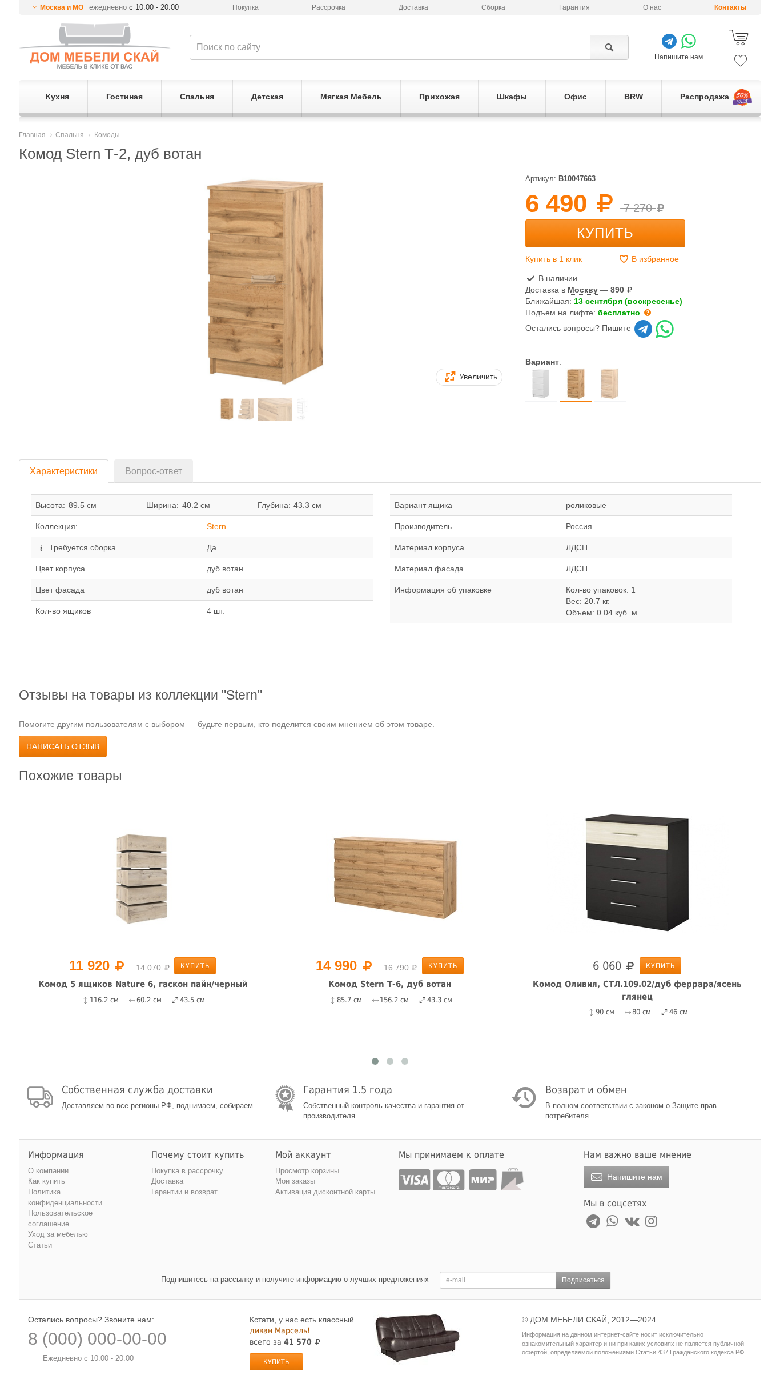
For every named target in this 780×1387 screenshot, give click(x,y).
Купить (605, 233)
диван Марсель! (280, 1330)
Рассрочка (328, 7)
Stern (216, 526)
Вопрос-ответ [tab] (153, 471)
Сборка (493, 7)
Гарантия (574, 7)
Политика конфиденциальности (65, 1197)
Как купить (46, 1181)
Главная (32, 135)
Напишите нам (633, 1176)
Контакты (730, 7)
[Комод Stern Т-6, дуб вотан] (389, 871)
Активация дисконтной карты (325, 1192)
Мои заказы (295, 1181)
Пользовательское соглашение (60, 1218)
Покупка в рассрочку (187, 1170)
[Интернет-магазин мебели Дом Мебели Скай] (95, 46)
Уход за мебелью (58, 1234)
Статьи (40, 1245)
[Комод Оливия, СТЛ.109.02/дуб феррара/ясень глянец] (636, 871)
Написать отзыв (62, 746)
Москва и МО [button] (61, 7)
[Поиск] (609, 47)
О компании (48, 1170)
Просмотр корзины (307, 1170)
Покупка (245, 7)
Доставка (413, 7)
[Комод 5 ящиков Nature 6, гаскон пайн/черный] (142, 871)
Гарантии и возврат (184, 1192)
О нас (652, 7)
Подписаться (583, 1280)
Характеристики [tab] (64, 471)
